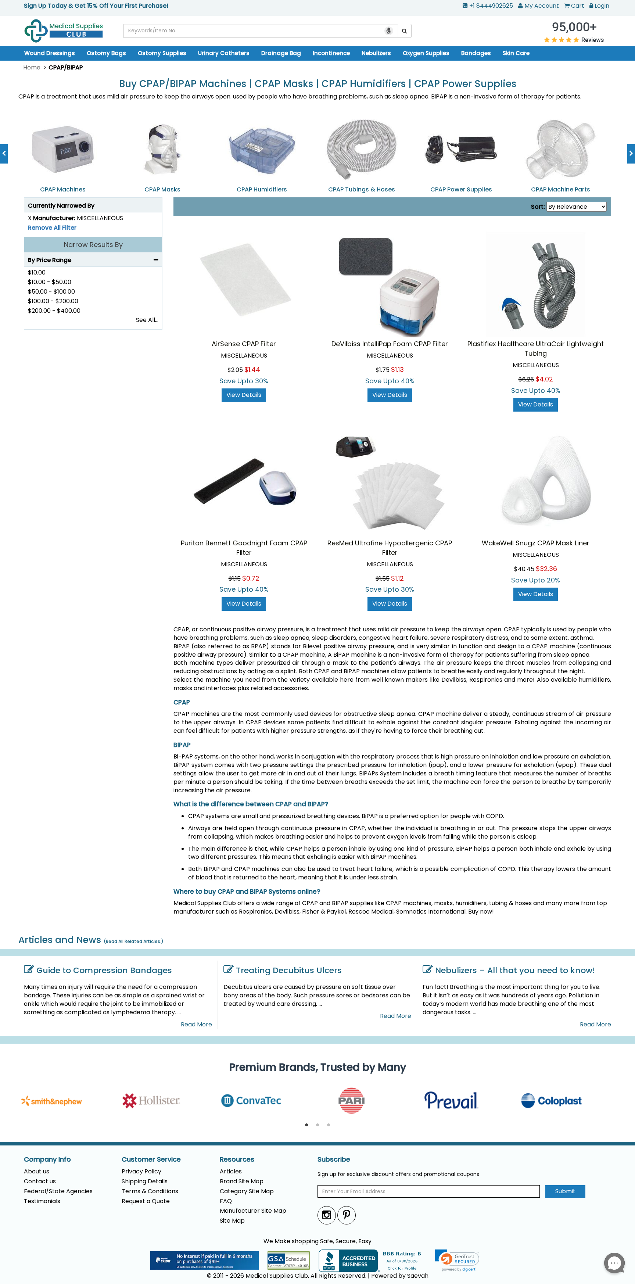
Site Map (232, 1220)
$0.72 (250, 578)
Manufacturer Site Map (253, 1210)
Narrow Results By (93, 244)
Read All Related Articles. (133, 941)
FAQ (226, 1201)
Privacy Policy (141, 1171)
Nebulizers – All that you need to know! (515, 970)
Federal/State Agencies (58, 1191)
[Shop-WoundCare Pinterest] (346, 1215)
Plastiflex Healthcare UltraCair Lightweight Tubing (535, 348)
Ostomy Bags (106, 53)
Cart (577, 5)
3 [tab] (328, 1125)
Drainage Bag (281, 53)
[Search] (405, 31)
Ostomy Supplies (162, 53)
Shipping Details (145, 1181)
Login (602, 5)
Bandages (476, 53)
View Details (243, 395)
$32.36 (546, 568)
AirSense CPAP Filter (244, 343)
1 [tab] (306, 1125)
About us (36, 1171)
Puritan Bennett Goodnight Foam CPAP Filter (244, 547)
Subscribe (334, 1159)
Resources (237, 1159)
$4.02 (544, 379)
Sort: (538, 207)
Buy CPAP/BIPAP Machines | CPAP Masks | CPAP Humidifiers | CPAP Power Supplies (317, 84)
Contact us (40, 1181)
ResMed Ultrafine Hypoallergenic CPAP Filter (389, 547)
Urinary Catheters (224, 53)
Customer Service (151, 1159)
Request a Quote (146, 1201)
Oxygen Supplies (426, 53)
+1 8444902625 (491, 5)
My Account (541, 5)
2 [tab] (317, 1125)
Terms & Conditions (150, 1191)
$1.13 (397, 369)
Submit (565, 1191)
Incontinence (331, 53)
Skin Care (516, 53)
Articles (231, 1171)
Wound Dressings (49, 53)
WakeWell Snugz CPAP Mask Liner (535, 543)
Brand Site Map (241, 1181)
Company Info (47, 1159)
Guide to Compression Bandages (104, 970)
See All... (147, 320)
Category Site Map (247, 1191)
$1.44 (252, 369)
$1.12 (397, 578)
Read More (196, 1025)
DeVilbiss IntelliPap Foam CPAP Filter (389, 343)
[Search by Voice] (388, 30)
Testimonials (42, 1201)
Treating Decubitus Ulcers (289, 970)
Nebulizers (376, 53)
